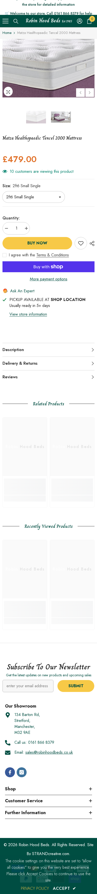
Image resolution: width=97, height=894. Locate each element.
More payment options (48, 279)
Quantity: (11, 218)
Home (6, 32)
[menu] (5, 21)
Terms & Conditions (52, 255)
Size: (21, 186)
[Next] (89, 92)
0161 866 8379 (41, 742)
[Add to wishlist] (81, 243)
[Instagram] (22, 772)
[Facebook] (10, 772)
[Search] (16, 21)
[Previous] (80, 92)
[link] (25, 486)
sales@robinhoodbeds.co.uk (49, 752)
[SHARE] (91, 243)
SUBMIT (76, 686)
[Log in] (79, 21)
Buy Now (37, 243)
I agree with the (22, 255)
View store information (28, 314)
